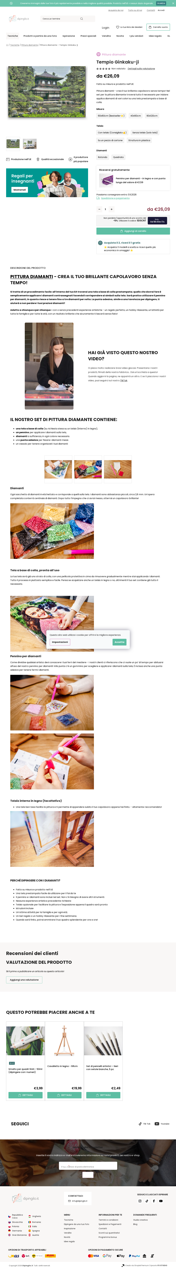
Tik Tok (146, 1123)
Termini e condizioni (108, 1220)
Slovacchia (17, 1222)
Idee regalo (69, 1241)
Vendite (68, 1232)
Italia (34, 1226)
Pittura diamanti (31, 276)
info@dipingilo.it (79, 1201)
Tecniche (68, 1220)
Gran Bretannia (19, 1235)
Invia (88, 1175)
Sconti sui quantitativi (109, 1232)
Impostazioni (60, 642)
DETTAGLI (28, 1095)
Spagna (36, 1230)
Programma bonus (108, 1237)
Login (105, 28)
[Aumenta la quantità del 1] (112, 209)
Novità (67, 1237)
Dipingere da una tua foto (76, 1224)
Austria (35, 1235)
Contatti (151, 10)
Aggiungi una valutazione (24, 979)
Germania (17, 1230)
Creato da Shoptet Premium (137, 1265)
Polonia (15, 1226)
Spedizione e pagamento (115, 198)
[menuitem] (12, 36)
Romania (36, 1222)
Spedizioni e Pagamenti (110, 1224)
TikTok (123, 380)
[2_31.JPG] (118, 464)
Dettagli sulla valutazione (141, 68)
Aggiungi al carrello (135, 231)
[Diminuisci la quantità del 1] (99, 209)
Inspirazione (69, 1228)
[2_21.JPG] (88, 464)
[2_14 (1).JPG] (58, 464)
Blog (135, 1224)
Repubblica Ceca (17, 1216)
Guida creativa (140, 1220)
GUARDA (161, 3)
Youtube (165, 1123)
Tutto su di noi (135, 10)
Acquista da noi (115, 10)
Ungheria (36, 1216)
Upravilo (158, 1265)
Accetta (119, 642)
